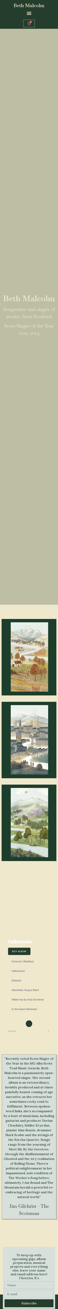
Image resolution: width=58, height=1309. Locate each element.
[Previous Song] (18, 1023)
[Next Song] (39, 1023)
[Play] (29, 1023)
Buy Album (19, 951)
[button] (29, 13)
